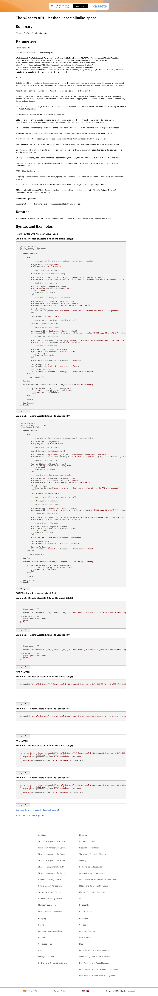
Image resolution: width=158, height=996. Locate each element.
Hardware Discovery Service (50, 898)
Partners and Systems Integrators (52, 963)
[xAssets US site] (83, 991)
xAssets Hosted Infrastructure (92, 873)
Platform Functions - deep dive (92, 892)
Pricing (41, 925)
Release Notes (85, 905)
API (80, 898)
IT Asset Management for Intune (51, 854)
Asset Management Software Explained (95, 956)
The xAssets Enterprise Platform (92, 854)
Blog (81, 944)
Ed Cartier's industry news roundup (93, 950)
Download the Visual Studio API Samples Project (36, 810)
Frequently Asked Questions (50, 931)
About (40, 950)
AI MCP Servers (85, 911)
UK (56, 7)
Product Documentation (89, 848)
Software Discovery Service (49, 892)
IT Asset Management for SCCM (51, 860)
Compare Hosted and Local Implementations (98, 879)
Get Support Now (45, 944)
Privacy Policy (60, 991)
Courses (82, 925)
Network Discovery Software (50, 879)
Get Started (80, 6)
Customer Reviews (87, 931)
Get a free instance (87, 841)
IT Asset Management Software (51, 841)
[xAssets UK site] (88, 991)
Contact (41, 937)
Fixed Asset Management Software (52, 848)
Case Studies (84, 937)
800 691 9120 (64, 5)
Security (82, 860)
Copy (20, 411)
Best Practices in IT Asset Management (95, 963)
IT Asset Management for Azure (51, 873)
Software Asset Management (50, 886)
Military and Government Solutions (93, 886)
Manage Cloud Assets (47, 905)
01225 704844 (64, 7)
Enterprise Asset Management (51, 911)
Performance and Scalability (91, 867)
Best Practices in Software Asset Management (98, 969)
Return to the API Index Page (28, 815)
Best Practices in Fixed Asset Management (97, 975)
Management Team (46, 956)
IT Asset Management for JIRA (51, 867)
